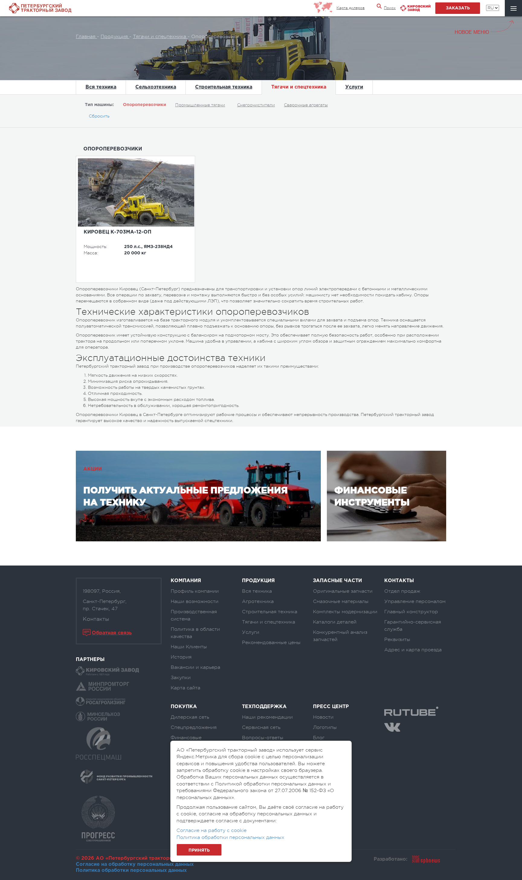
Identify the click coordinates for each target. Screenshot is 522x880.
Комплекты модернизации (345, 611)
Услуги (354, 87)
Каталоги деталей (334, 622)
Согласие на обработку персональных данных (135, 864)
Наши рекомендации (267, 717)
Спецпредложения (194, 727)
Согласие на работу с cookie (211, 830)
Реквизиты (397, 639)
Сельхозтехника (155, 87)
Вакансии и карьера (195, 667)
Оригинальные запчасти (342, 591)
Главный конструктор (411, 611)
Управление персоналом (415, 601)
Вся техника (100, 87)
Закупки (181, 677)
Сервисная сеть (261, 727)
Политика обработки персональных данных (131, 870)
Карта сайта (185, 688)
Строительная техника (223, 87)
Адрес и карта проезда (413, 650)
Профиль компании (195, 591)
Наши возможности (194, 601)
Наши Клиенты (189, 647)
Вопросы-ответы (262, 737)
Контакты (96, 619)
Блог (318, 737)
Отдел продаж (402, 591)
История (181, 657)
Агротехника (258, 601)
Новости (323, 717)
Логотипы (325, 727)
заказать (458, 8)
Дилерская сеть (190, 717)
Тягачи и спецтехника (298, 87)
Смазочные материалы (341, 601)
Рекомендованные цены (271, 642)
